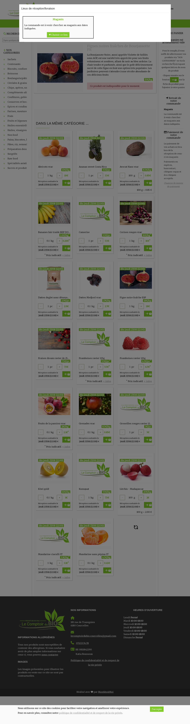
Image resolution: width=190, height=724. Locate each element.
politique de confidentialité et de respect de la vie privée (90, 712)
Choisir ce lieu (59, 34)
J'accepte (157, 709)
